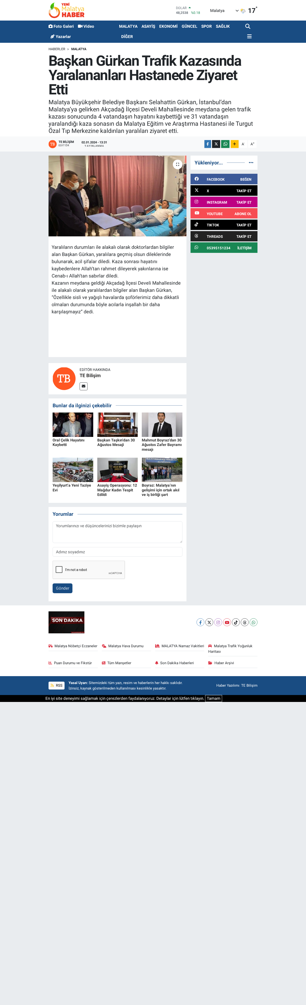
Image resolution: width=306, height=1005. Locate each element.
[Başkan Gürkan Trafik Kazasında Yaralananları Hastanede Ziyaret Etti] (117, 196)
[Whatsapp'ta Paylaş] (225, 144)
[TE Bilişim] (64, 378)
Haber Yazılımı (227, 685)
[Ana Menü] (248, 37)
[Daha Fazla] (235, 144)
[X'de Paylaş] (216, 144)
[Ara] (248, 27)
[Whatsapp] (253, 622)
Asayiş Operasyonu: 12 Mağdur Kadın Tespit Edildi (117, 490)
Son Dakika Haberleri (177, 663)
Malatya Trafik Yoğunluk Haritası (230, 648)
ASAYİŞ (148, 26)
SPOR (206, 26)
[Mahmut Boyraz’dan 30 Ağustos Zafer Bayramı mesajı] (162, 424)
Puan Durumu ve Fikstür (73, 663)
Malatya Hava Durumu (125, 646)
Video (88, 26)
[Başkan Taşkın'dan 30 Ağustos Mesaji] (117, 424)
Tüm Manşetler (119, 663)
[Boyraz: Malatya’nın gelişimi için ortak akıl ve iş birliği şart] (162, 469)
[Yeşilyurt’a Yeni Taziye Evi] (73, 469)
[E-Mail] (83, 386)
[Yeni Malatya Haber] (66, 10)
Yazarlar (63, 36)
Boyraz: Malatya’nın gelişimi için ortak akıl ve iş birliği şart (160, 490)
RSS (58, 685)
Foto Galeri (64, 26)
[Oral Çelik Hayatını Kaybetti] (73, 424)
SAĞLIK (223, 26)
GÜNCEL (189, 26)
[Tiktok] (236, 622)
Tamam (213, 698)
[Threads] (245, 622)
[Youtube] (227, 622)
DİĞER (127, 36)
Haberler (57, 49)
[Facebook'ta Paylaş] (207, 144)
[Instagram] (218, 622)
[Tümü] (251, 162)
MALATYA (128, 26)
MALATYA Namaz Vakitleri (183, 646)
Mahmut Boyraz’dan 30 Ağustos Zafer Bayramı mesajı (162, 444)
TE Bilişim (90, 375)
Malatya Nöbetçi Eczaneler (76, 646)
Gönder (62, 588)
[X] (209, 622)
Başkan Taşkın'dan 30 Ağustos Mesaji (116, 442)
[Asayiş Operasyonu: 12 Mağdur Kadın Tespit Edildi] (117, 469)
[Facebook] (200, 622)
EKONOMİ (168, 26)
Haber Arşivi (224, 663)
